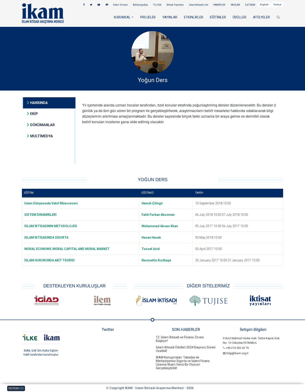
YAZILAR (235, 4)
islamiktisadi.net (199, 4)
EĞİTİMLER (218, 17)
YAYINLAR (169, 17)
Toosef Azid (151, 249)
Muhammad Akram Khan (160, 226)
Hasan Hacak (151, 237)
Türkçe (277, 4)
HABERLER (219, 4)
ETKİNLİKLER (193, 17)
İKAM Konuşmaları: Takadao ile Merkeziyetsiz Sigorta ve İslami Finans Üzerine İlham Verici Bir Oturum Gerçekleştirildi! (183, 363)
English (264, 4)
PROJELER (148, 17)
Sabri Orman (120, 4)
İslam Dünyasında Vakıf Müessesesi (51, 203)
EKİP (33, 114)
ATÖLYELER (261, 17)
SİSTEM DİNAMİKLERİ (40, 214)
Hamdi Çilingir (152, 203)
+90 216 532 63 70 (237, 348)
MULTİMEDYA (41, 136)
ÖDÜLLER (239, 17)
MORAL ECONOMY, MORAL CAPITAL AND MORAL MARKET (67, 249)
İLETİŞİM (250, 4)
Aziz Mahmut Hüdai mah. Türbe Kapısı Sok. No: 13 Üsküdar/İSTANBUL (251, 340)
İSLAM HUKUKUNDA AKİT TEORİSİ (49, 260)
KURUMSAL (123, 17)
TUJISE (157, 4)
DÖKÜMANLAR (42, 125)
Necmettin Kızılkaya (156, 260)
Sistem (16, 388)
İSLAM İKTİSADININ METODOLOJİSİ (50, 226)
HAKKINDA (38, 103)
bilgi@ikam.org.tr (237, 353)
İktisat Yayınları (175, 4)
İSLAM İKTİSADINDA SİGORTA (46, 237)
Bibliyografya (140, 4)
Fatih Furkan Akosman (158, 214)
